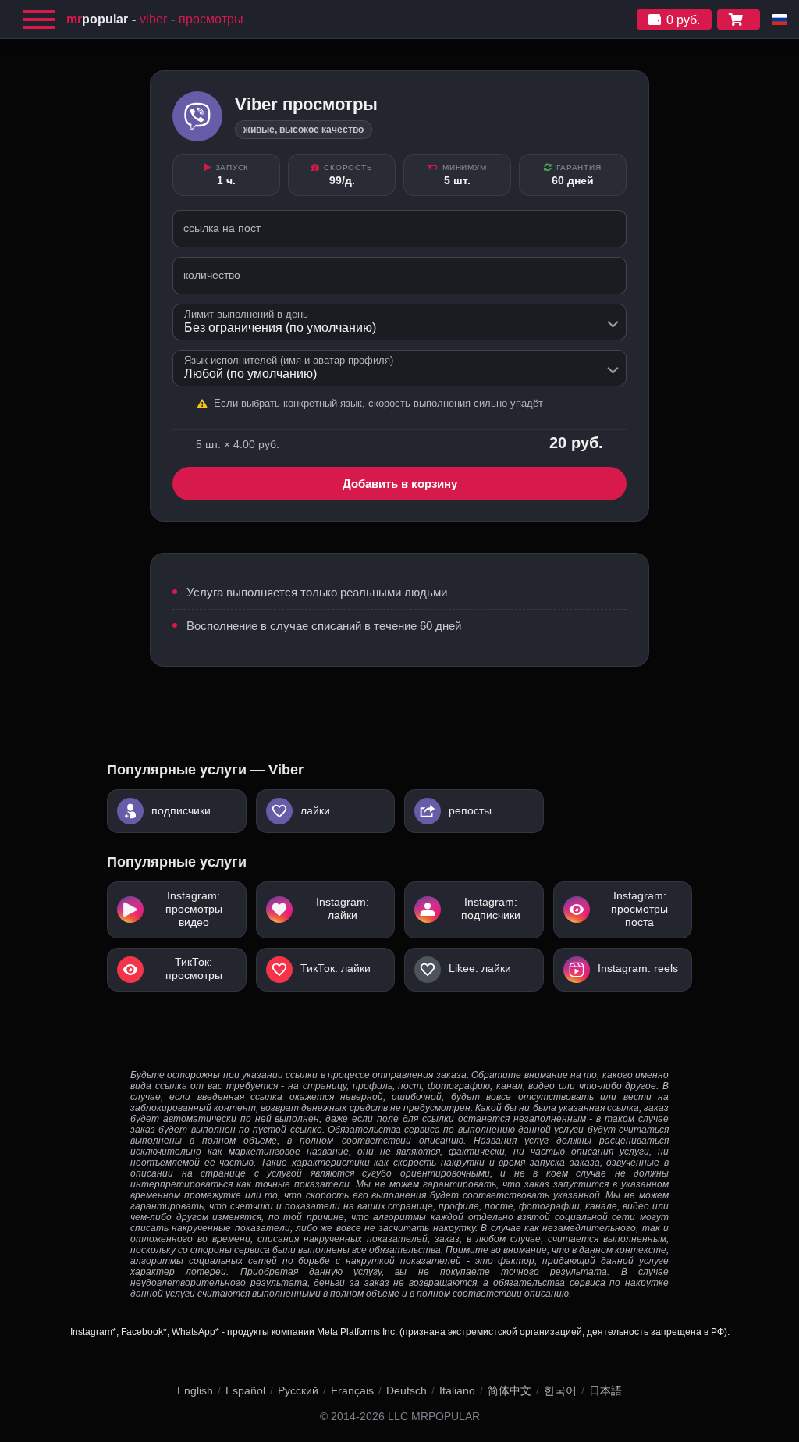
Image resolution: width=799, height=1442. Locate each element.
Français (352, 1390)
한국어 (560, 1390)
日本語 (605, 1390)
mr (97, 19)
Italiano (457, 1390)
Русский (298, 1390)
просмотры (211, 19)
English (195, 1390)
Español (245, 1390)
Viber (153, 19)
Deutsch (406, 1390)
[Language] (779, 19)
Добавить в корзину (400, 483)
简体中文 (509, 1390)
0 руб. (683, 20)
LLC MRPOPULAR (434, 1416)
